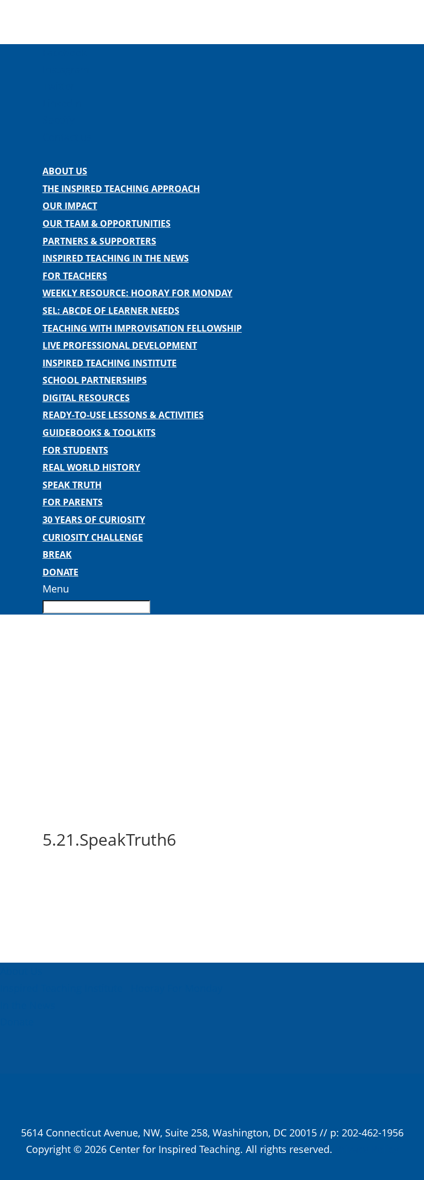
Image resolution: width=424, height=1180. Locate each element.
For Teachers (75, 276)
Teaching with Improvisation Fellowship (142, 328)
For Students (75, 450)
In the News (27, 1005)
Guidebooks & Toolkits (99, 432)
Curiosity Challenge (93, 537)
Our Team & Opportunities (107, 223)
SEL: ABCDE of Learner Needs (111, 311)
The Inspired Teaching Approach (121, 189)
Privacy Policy (367, 1149)
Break (57, 554)
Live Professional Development (120, 345)
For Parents (73, 502)
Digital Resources (86, 398)
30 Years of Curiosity (94, 520)
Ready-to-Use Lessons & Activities (123, 415)
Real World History (91, 467)
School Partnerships (95, 380)
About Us (65, 171)
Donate (60, 572)
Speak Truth (72, 485)
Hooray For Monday (175, 988)
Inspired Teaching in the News (116, 258)
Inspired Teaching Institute (110, 363)
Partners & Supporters (99, 241)
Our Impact (70, 206)
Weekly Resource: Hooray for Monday (137, 293)
